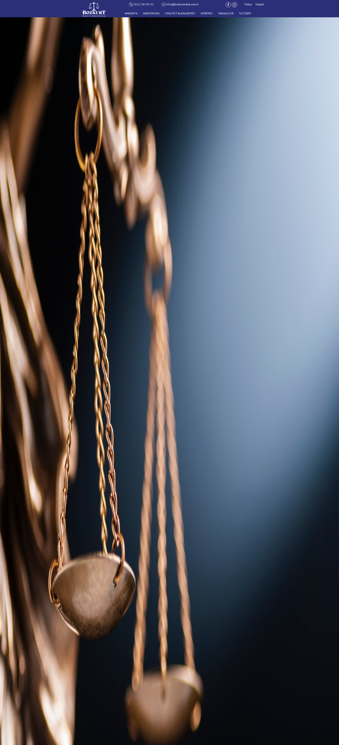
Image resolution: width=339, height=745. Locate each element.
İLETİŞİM (245, 13)
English (259, 4)
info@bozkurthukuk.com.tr (183, 4)
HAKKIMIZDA (151, 13)
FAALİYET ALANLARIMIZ (180, 13)
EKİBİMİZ (207, 13)
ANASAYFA (131, 13)
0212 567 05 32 (144, 4)
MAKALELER (226, 13)
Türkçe (248, 4)
